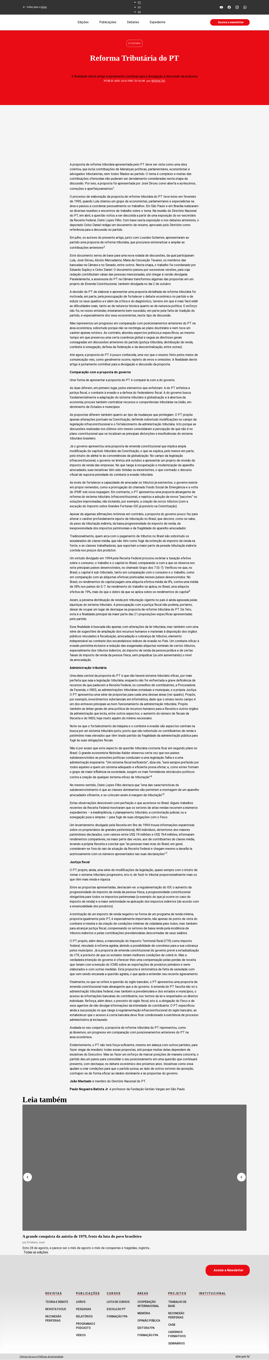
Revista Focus (55, 1309)
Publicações (107, 22)
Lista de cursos (118, 1301)
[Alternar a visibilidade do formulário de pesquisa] (187, 22)
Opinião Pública (148, 1320)
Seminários (176, 1343)
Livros (80, 1301)
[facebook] (229, 7)
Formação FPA (117, 1316)
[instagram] (237, 7)
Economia (134, 43)
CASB (171, 1324)
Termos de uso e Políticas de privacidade (41, 1356)
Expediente (157, 22)
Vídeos (81, 1335)
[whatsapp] (245, 7)
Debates (133, 22)
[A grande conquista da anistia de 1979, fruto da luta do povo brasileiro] (134, 1168)
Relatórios (84, 1316)
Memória (143, 1313)
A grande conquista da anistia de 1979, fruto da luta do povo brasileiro (82, 1236)
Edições (83, 22)
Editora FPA (146, 1327)
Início (44, 7)
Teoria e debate (56, 1301)
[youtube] (221, 7)
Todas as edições (36, 1252)
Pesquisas (83, 1309)
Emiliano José (36, 1242)
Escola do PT (116, 1309)
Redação (158, 80)
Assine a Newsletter (229, 1270)
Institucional (212, 1293)
